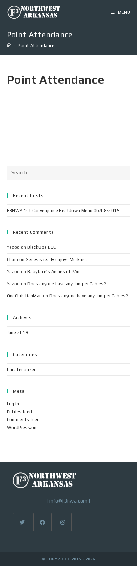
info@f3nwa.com (68, 501)
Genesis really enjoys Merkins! (56, 259)
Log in (13, 403)
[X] (22, 522)
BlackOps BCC (41, 247)
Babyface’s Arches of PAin (54, 271)
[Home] (9, 45)
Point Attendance (36, 45)
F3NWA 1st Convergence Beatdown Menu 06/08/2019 (63, 210)
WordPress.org (22, 427)
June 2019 (18, 332)
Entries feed (19, 411)
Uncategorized (22, 369)
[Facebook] (42, 522)
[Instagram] (63, 522)
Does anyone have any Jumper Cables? (66, 283)
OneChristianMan (24, 295)
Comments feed (23, 419)
